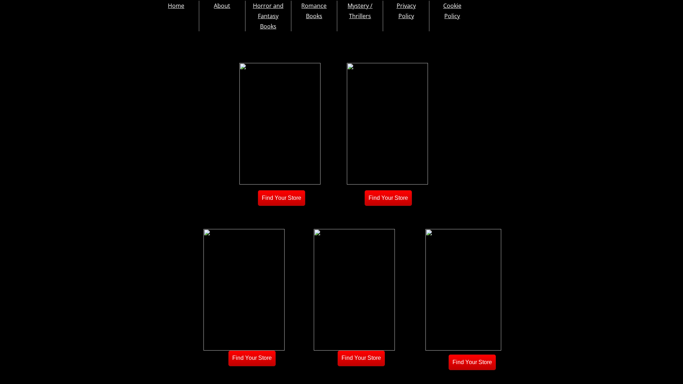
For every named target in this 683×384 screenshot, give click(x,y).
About (222, 6)
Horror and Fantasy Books (268, 16)
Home (176, 6)
